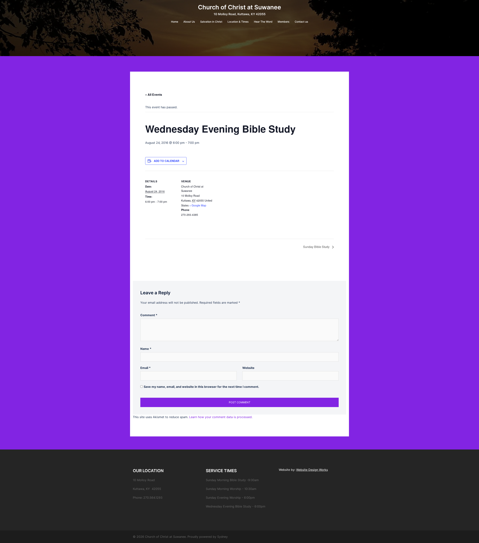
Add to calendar (166, 161)
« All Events (153, 94)
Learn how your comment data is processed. (220, 417)
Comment (148, 315)
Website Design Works (312, 470)
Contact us (301, 21)
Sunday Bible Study (316, 247)
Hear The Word (263, 21)
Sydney (222, 537)
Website (248, 368)
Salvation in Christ (211, 21)
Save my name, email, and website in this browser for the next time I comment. (201, 387)
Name (145, 349)
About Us (189, 21)
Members (283, 21)
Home (174, 21)
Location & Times (238, 21)
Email (145, 368)
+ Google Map (197, 205)
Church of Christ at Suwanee (239, 7)
